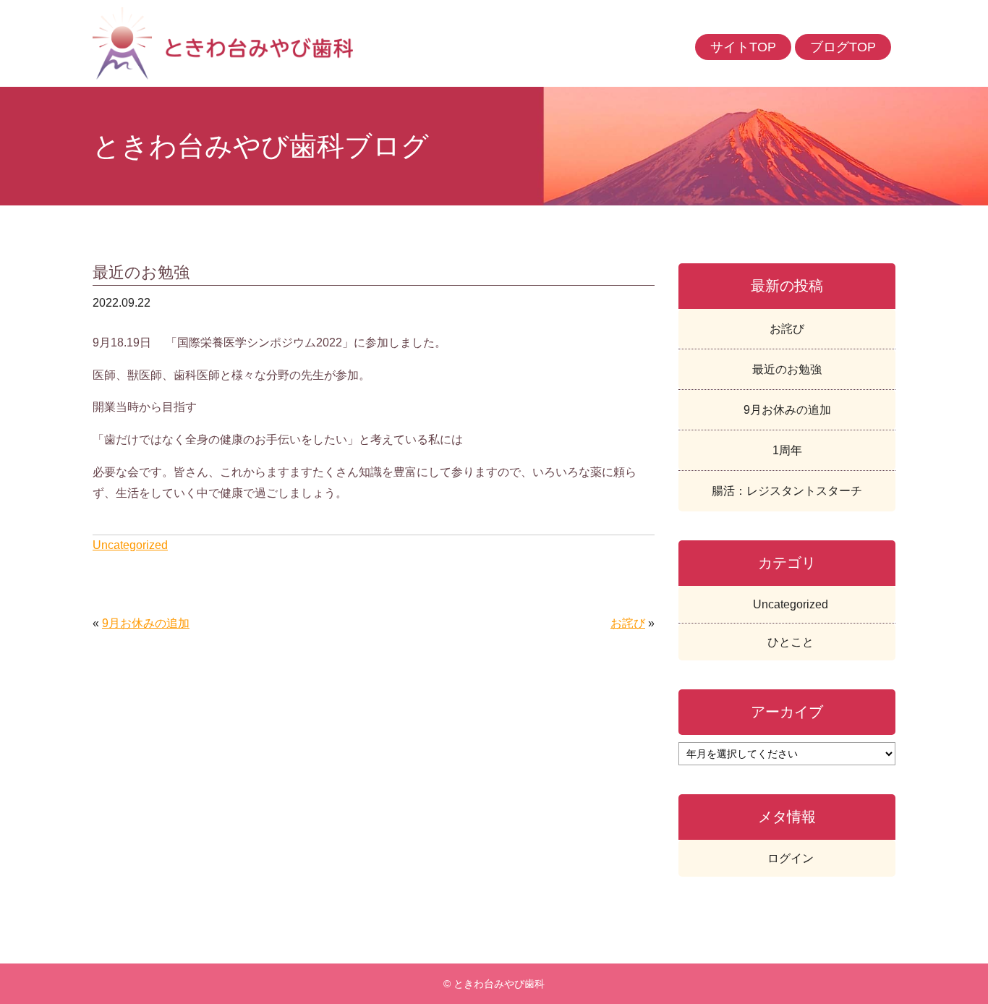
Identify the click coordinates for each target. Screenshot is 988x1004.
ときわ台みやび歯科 (293, 43)
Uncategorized (130, 545)
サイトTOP (743, 47)
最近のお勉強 (787, 369)
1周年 (787, 450)
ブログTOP (843, 47)
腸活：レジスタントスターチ (787, 491)
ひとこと (790, 642)
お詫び (627, 623)
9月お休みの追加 (145, 623)
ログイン (790, 858)
